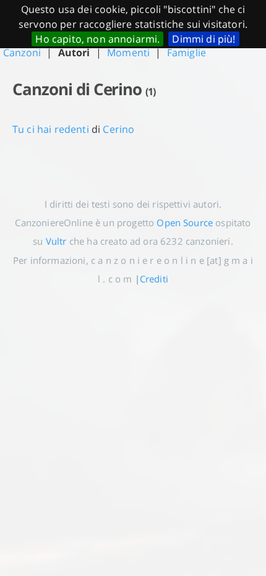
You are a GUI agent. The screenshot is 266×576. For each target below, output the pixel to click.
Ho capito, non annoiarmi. (97, 39)
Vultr (56, 241)
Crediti (154, 279)
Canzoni (22, 52)
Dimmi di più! (203, 39)
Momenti (128, 52)
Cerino (118, 129)
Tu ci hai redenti (50, 129)
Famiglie (186, 52)
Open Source (185, 222)
